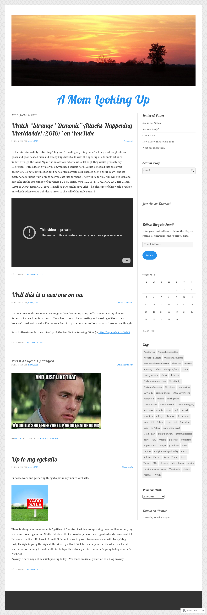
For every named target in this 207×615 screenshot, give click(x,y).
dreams (160, 398)
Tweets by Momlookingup (156, 517)
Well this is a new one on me (47, 294)
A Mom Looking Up (103, 99)
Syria (166, 457)
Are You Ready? (150, 129)
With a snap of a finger (32, 361)
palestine (173, 440)
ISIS (152, 422)
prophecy (174, 445)
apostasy (148, 369)
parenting (186, 440)
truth (183, 457)
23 (176, 312)
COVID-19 (148, 393)
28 (161, 319)
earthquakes (173, 398)
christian (174, 375)
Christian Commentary (155, 381)
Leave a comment (125, 302)
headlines (148, 416)
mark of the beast (171, 428)
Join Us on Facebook (157, 203)
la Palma (155, 428)
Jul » (153, 330)
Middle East (149, 434)
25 (192, 312)
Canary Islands (151, 375)
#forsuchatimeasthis (168, 352)
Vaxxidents (174, 469)
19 (146, 312)
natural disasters (183, 434)
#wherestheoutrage (173, 358)
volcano (148, 475)
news (146, 440)
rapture (147, 451)
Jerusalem (185, 422)
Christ (164, 375)
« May (145, 330)
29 (169, 319)
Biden (185, 369)
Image (17, 438)
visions (186, 469)
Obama (162, 440)
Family (159, 410)
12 (146, 304)
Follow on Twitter (154, 511)
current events (163, 393)
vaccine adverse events (155, 469)
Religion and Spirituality (166, 451)
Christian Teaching (153, 387)
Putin (184, 445)
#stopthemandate (152, 358)
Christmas (170, 387)
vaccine (190, 463)
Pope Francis (150, 445)
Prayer (162, 445)
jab (175, 422)
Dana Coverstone (181, 393)
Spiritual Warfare (152, 457)
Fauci (168, 410)
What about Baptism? (153, 148)
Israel (168, 422)
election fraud (167, 404)
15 (169, 304)
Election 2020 (150, 404)
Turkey (147, 463)
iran (146, 422)
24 (184, 312)
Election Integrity (185, 404)
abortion (176, 363)
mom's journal (165, 434)
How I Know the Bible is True (158, 141)
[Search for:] (169, 171)
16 (176, 304)
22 (169, 312)
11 (192, 297)
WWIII (157, 475)
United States (177, 463)
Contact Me (148, 135)
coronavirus (184, 387)
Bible (158, 369)
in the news (183, 416)
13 (154, 304)
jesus (146, 428)
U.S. (155, 463)
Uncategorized (35, 274)
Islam (160, 422)
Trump (175, 457)
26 (146, 319)
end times (148, 410)
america (188, 363)
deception (149, 398)
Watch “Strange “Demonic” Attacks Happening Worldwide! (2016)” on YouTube (71, 129)
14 (161, 304)
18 (192, 304)
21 (161, 312)
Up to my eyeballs (34, 459)
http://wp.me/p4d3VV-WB (114, 332)
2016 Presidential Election (156, 363)
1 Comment (127, 141)
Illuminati (170, 416)
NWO (154, 440)
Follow (149, 255)
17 (184, 304)
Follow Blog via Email (158, 224)
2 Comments (127, 467)
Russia (184, 451)
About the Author (151, 123)
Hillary (159, 416)
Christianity (175, 381)
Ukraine (164, 463)
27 (154, 319)
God (176, 410)
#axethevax (149, 352)
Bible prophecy (171, 369)
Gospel (184, 410)
